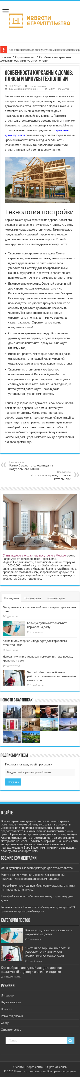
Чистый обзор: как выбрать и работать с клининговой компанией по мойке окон (52, 676)
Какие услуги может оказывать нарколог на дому (48, 932)
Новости (6, 1009)
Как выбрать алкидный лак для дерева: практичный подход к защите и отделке (31, 970)
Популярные (32, 598)
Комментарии (56, 598)
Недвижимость (11, 1002)
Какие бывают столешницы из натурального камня (31, 466)
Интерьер (7, 995)
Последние (11, 598)
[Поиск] (70, 1040)
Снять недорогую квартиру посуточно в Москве (34, 555)
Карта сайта (35, 1067)
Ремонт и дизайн (12, 1016)
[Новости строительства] (40, 20)
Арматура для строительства (53, 868)
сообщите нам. (28, 851)
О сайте (18, 1067)
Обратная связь (56, 1067)
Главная (5, 57)
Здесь (22, 578)
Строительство (25, 57)
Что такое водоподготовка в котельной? (50, 476)
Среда (5, 1022)
